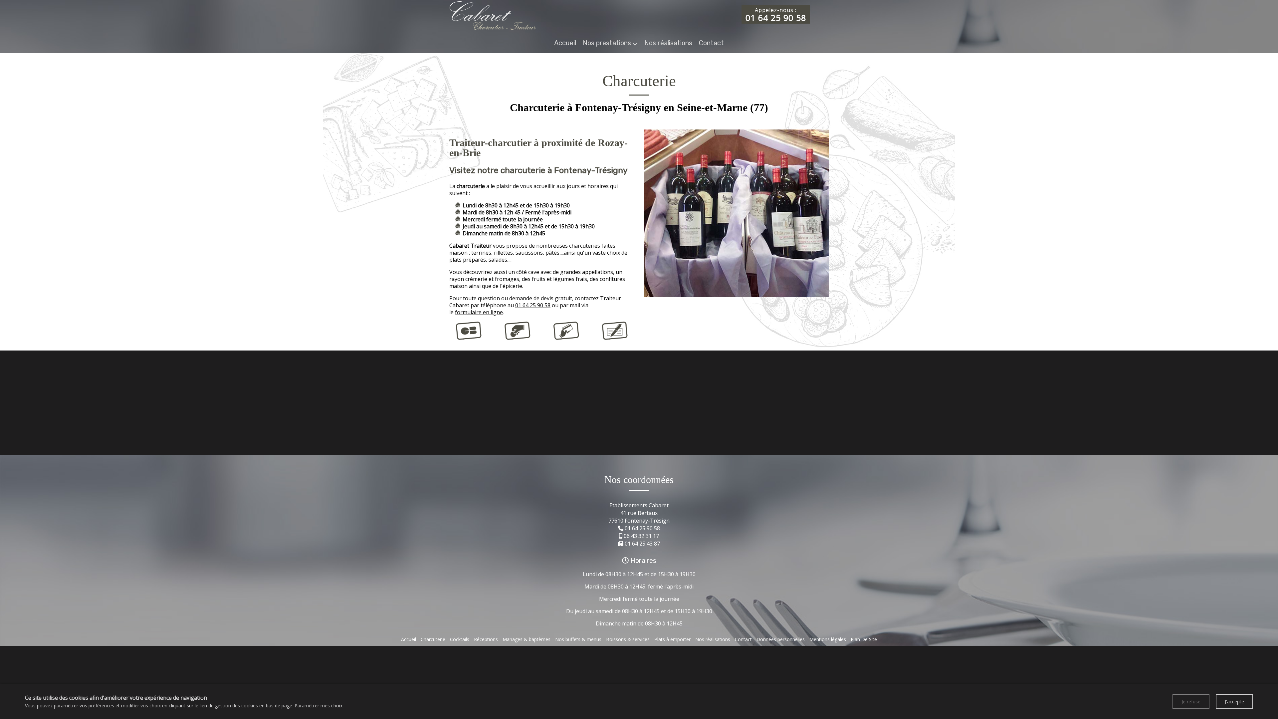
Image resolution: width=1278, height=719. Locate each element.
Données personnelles (780, 639)
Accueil (565, 43)
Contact (711, 43)
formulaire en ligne (479, 312)
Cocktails (459, 639)
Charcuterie (433, 639)
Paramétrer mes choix (318, 705)
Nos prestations (607, 43)
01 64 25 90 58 (532, 305)
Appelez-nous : (776, 14)
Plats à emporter (672, 639)
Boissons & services (628, 639)
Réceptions (486, 639)
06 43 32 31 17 (641, 536)
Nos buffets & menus (578, 639)
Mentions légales (827, 639)
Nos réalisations (668, 43)
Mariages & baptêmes (526, 639)
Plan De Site (864, 639)
